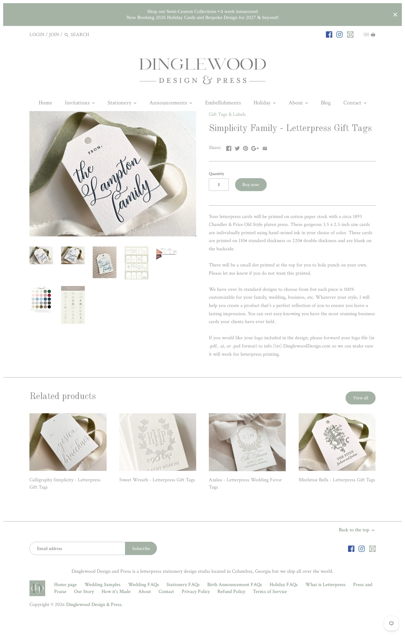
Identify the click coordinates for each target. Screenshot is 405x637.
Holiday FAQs (284, 584)
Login (36, 34)
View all (360, 398)
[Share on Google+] (255, 147)
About (144, 591)
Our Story (84, 591)
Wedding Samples (102, 584)
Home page (65, 584)
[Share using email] (264, 147)
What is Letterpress (325, 584)
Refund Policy (231, 591)
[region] (202, 14)
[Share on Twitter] (237, 147)
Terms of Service (270, 591)
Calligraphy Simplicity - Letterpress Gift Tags (65, 483)
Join (54, 34)
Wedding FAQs (143, 584)
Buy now (250, 185)
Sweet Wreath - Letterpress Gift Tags (157, 480)
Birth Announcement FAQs (234, 584)
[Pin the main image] (245, 147)
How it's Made (116, 591)
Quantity (216, 173)
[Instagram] (339, 34)
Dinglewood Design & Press (94, 604)
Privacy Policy (196, 591)
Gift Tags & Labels (227, 114)
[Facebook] (329, 34)
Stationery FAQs (183, 584)
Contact (166, 591)
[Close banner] (395, 14)
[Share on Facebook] (228, 147)
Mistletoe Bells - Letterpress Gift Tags (337, 480)
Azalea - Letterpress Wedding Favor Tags (245, 483)
